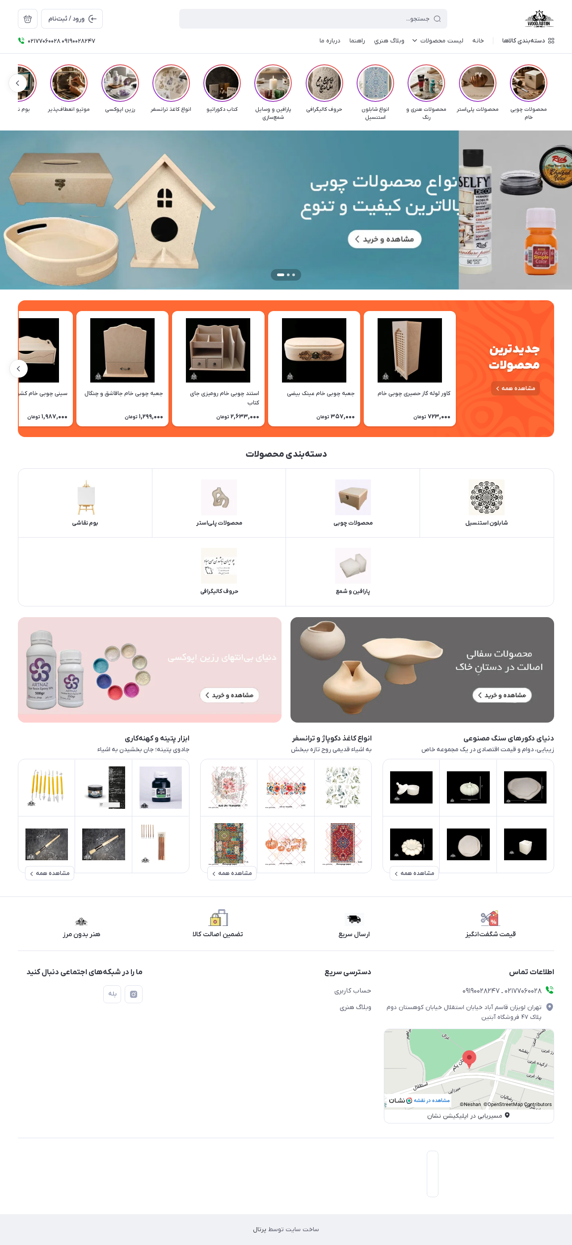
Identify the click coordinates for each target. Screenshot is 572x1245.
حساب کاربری (352, 990)
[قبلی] (554, 83)
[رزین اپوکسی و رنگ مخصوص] (150, 670)
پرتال (259, 1229)
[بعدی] (18, 83)
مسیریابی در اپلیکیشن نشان (464, 1116)
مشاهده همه (518, 388)
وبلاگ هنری (355, 1007)
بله (112, 994)
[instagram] (134, 994)
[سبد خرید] (28, 19)
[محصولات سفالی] (422, 670)
